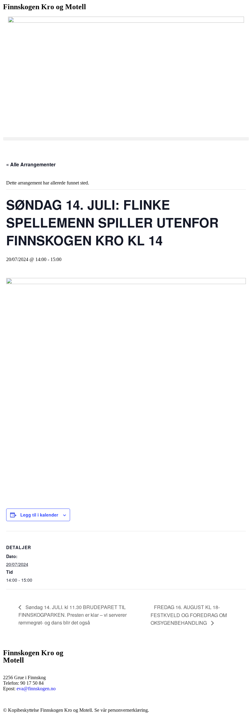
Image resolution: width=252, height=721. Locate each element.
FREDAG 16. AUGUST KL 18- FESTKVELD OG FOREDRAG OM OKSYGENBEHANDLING (189, 615)
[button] (126, 139)
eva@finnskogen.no (36, 688)
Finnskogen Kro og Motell (44, 7)
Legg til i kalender (39, 515)
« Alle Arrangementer (31, 164)
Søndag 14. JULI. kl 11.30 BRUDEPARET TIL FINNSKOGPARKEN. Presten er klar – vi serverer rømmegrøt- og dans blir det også (72, 615)
